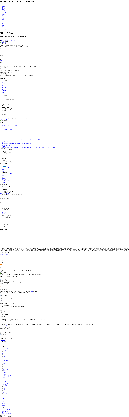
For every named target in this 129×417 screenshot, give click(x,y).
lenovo (3, 359)
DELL (3, 355)
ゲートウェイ (4, 366)
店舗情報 (32, 291)
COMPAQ (4, 402)
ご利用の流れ (3, 6)
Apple (3, 358)
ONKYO (4, 394)
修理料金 (3, 19)
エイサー (4, 364)
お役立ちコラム (3, 8)
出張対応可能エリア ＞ (4, 212)
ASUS (3, 398)
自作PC (4, 400)
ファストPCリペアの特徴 (6, 408)
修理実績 (3, 9)
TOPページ (3, 17)
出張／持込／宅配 (4, 12)
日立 (3, 362)
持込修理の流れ (4, 221)
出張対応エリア (3, 14)
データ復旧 (4, 351)
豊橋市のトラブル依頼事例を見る (4, 193)
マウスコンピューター (5, 360)
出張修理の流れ (4, 213)
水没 (3, 349)
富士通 (4, 356)
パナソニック (4, 363)
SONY (3, 367)
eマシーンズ (4, 365)
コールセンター (6, 374)
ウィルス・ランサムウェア (6, 383)
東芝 (3, 390)
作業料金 (4, 370)
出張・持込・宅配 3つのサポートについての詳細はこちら (8, 40)
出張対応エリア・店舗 (4, 18)
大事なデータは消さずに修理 (7, 375)
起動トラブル (4, 381)
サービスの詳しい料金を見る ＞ (4, 119)
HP (3, 392)
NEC (3, 354)
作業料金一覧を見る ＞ (3, 60)
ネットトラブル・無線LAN (6, 348)
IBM (3, 361)
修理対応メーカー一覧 (4, 353)
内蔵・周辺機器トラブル (6, 385)
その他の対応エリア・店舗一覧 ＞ (4, 254)
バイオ (4, 368)
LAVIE (4, 388)
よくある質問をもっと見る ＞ (3, 325)
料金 (2, 7)
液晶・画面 (4, 350)
